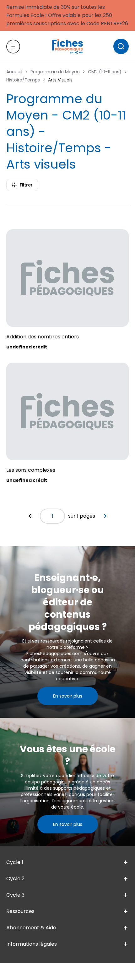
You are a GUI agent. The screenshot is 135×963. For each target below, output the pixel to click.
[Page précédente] (30, 516)
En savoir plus (67, 696)
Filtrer (26, 185)
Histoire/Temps (23, 80)
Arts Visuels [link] (60, 80)
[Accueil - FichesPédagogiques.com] (67, 46)
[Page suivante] (105, 516)
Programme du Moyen (55, 72)
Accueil (14, 72)
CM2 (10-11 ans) (105, 72)
